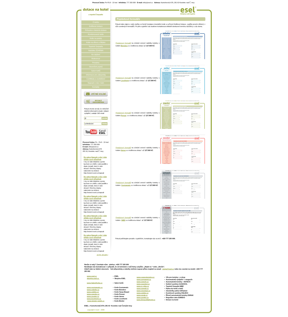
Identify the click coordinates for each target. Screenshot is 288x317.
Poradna (95, 63)
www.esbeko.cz (93, 290)
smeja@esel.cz (168, 269)
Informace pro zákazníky (96, 75)
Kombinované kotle (96, 34)
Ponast (123, 115)
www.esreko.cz (143, 297)
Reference (96, 59)
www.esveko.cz (93, 296)
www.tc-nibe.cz (143, 286)
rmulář (128, 43)
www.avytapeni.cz (144, 279)
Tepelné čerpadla (96, 46)
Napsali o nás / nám (96, 83)
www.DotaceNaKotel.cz (146, 300)
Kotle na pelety (96, 38)
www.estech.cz (143, 282)
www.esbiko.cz (93, 292)
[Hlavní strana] (96, 9)
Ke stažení (96, 55)
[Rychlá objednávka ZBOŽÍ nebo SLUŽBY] (96, 103)
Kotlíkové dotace (96, 26)
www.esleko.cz (142, 293)
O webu (96, 22)
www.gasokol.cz (143, 284)
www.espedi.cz (143, 288)
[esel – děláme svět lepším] (188, 10)
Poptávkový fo (121, 217)
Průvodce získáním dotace (95, 30)
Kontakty (95, 87)
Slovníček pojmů (96, 67)
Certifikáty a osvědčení (96, 79)
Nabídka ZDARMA (95, 51)
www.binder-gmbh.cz (95, 301)
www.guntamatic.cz (95, 287)
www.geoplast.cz (143, 291)
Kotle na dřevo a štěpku (95, 42)
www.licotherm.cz (94, 299)
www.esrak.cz (142, 295)
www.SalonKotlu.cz (94, 283)
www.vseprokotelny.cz (145, 277)
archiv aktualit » (102, 255)
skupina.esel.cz (93, 278)
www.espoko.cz (93, 294)
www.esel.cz (92, 276)
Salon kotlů (95, 71)
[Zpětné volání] (96, 96)
